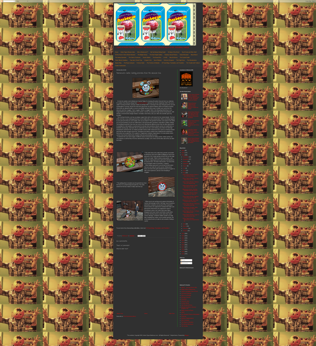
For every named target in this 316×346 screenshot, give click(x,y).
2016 (183, 249)
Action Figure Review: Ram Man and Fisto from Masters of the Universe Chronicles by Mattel (193, 114)
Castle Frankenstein (120, 65)
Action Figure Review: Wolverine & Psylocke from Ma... (191, 204)
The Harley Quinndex (120, 57)
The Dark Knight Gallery (156, 54)
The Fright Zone (180, 60)
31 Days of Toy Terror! (173, 52)
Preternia (183, 316)
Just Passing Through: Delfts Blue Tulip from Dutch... (190, 208)
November (186, 159)
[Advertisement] (145, 298)
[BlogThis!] (140, 236)
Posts (183, 260)
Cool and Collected (186, 293)
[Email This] (138, 236)
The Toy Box (184, 326)
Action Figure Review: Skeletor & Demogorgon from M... (191, 197)
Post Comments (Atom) (130, 316)
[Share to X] (141, 236)
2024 (183, 155)
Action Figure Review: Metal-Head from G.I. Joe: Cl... (190, 193)
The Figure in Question (187, 322)
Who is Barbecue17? (142, 52)
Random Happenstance (187, 318)
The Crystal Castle (185, 57)
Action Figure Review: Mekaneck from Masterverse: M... (191, 220)
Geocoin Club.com (142, 103)
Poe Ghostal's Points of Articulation (190, 314)
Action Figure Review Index (128, 52)
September (186, 163)
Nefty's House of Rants (187, 310)
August (185, 166)
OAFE (182, 312)
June (184, 170)
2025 (183, 152)
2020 (183, 240)
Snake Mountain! (184, 54)
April (184, 224)
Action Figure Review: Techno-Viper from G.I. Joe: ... (191, 179)
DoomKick (184, 299)
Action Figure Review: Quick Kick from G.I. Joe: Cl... (190, 186)
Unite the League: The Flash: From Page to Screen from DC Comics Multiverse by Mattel (193, 132)
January (185, 230)
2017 (183, 247)
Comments (185, 263)
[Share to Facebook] (143, 236)
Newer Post (120, 313)
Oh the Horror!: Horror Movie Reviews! (125, 54)
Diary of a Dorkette (186, 295)
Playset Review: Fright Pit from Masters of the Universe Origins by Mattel (193, 105)
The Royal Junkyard (129, 63)
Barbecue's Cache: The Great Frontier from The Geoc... (190, 200)
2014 (183, 253)
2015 (183, 251)
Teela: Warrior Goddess (121, 60)
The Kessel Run (157, 57)
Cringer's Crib (147, 60)
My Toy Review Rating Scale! (158, 52)
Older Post (171, 313)
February (185, 228)
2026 (183, 150)
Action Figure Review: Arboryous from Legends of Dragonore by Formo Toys (193, 123)
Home (116, 52)
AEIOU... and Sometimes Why (189, 287)
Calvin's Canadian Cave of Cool (189, 291)
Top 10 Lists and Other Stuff (189, 52)
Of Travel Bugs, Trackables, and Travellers (173, 63)
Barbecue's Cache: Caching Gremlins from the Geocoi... (190, 190)
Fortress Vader (140, 63)
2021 (183, 238)
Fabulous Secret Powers (171, 54)
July (184, 168)
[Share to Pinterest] (144, 236)
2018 (183, 244)
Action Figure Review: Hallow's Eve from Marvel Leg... (191, 182)
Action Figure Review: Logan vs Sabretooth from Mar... (191, 215)
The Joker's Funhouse (134, 57)
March (185, 226)
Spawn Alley (118, 63)
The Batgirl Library (142, 54)
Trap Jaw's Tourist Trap (136, 60)
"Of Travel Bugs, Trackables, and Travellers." (158, 228)
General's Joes (185, 301)
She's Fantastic (185, 320)
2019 (183, 242)
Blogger (187, 335)
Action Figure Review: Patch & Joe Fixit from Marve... (190, 175)
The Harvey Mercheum (187, 324)
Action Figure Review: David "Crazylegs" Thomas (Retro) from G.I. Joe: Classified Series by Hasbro (193, 97)
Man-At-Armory (174, 57)
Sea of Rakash (158, 60)
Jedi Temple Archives (186, 305)
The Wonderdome (192, 60)
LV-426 (165, 57)
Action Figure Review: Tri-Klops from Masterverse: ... (191, 211)
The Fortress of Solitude (153, 63)
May (184, 172)
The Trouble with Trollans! (193, 63)
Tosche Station (146, 57)
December (186, 157)
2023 (183, 233)
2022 (183, 235)
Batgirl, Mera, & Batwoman (188, 289)
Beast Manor (194, 54)
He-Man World (185, 303)
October (185, 161)
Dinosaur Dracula (185, 297)
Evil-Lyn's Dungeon (169, 60)
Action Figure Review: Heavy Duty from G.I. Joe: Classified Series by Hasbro (193, 140)
